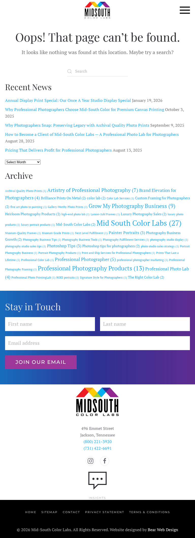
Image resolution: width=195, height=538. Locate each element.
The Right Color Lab (146, 277)
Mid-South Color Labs (75, 224)
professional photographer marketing (142, 260)
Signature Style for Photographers (103, 277)
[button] (185, 10)
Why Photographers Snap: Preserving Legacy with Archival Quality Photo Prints (77, 125)
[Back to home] (97, 10)
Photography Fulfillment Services (126, 239)
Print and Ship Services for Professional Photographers (118, 253)
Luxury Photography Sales (144, 214)
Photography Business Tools (82, 239)
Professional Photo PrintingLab (33, 277)
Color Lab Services (120, 198)
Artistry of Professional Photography (92, 190)
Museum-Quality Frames (23, 233)
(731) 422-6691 (98, 448)
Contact (71, 512)
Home (30, 512)
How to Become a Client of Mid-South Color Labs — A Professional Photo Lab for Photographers (92, 134)
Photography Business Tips (42, 239)
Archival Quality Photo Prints (25, 191)
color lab (96, 198)
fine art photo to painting (28, 207)
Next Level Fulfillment (91, 233)
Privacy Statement (104, 512)
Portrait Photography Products (59, 253)
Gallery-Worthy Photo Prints (68, 207)
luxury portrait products (38, 224)
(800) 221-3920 (98, 441)
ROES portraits (67, 277)
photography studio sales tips (25, 246)
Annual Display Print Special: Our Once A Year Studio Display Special (68, 100)
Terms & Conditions (149, 512)
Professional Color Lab (37, 260)
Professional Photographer (85, 259)
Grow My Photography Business (132, 205)
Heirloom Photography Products (32, 214)
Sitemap (49, 512)
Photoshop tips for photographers (111, 246)
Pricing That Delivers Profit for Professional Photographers (58, 150)
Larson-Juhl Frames (105, 214)
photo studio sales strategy (160, 246)
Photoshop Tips (64, 245)
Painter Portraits (127, 232)
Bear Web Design (163, 529)
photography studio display (169, 239)
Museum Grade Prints (58, 233)
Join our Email (40, 362)
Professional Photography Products (91, 268)
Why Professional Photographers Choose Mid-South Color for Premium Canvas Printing (84, 109)
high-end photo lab (75, 214)
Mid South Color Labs (139, 223)
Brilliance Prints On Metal (63, 198)
